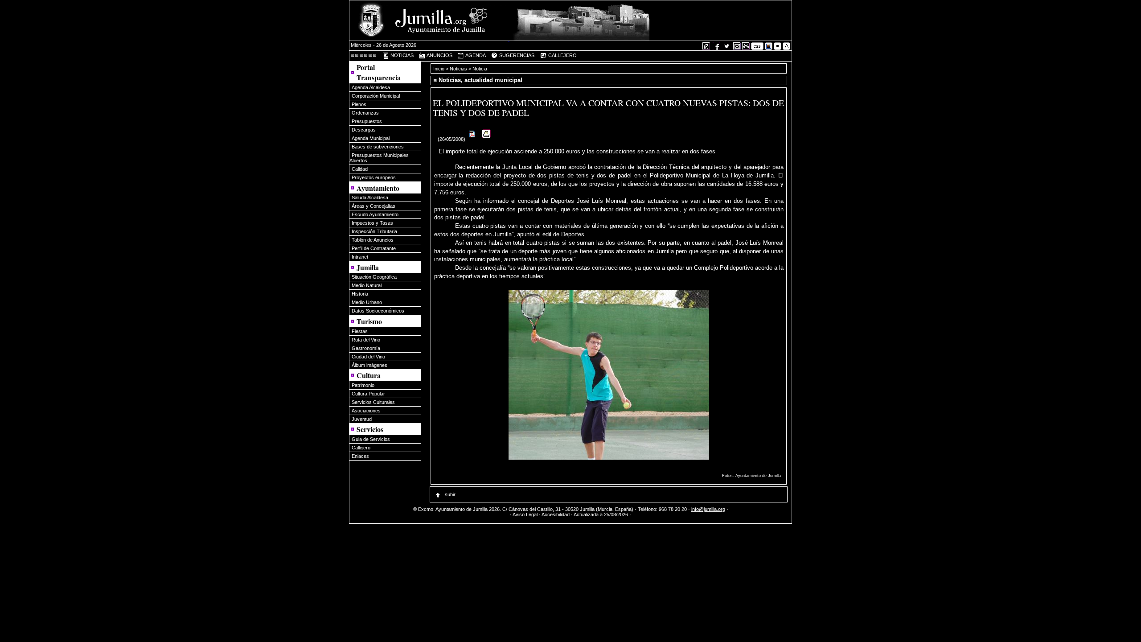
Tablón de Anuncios (373, 240)
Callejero (361, 447)
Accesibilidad (556, 514)
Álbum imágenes (369, 365)
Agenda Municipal (371, 138)
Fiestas (360, 331)
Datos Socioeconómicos (378, 310)
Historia (360, 293)
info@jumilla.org (708, 509)
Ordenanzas (365, 112)
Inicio (439, 68)
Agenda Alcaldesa (371, 87)
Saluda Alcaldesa (370, 197)
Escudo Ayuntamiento (375, 214)
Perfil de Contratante (374, 248)
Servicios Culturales (373, 402)
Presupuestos (367, 121)
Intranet (360, 256)
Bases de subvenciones (378, 146)
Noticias (458, 68)
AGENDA (475, 55)
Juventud (362, 419)
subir (449, 494)
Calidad (360, 169)
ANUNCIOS (439, 55)
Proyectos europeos (374, 177)
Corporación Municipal (376, 96)
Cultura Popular (368, 393)
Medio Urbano (367, 302)
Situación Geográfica (374, 277)
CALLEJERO (561, 55)
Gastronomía (366, 348)
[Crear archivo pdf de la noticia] (472, 139)
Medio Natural (367, 285)
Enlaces (360, 456)
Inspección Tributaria (374, 231)
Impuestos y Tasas (372, 223)
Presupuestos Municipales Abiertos (379, 157)
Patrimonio (363, 385)
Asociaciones (366, 410)
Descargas (364, 129)
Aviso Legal (525, 514)
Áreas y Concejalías (373, 206)
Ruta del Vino (366, 339)
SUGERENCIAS (516, 55)
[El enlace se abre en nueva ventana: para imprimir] (486, 139)
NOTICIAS (401, 55)
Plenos (359, 104)
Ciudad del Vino (368, 356)
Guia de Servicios (371, 439)
